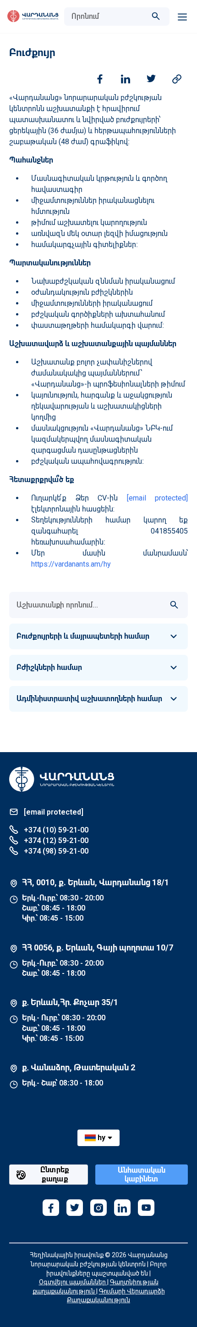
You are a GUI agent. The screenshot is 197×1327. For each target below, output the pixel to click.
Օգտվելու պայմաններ (73, 1282)
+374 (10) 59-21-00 (55, 830)
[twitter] (74, 1207)
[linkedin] (122, 1207)
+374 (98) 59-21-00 (55, 851)
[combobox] (107, 16)
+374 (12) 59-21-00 (55, 840)
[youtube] (146, 1207)
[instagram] (98, 1207)
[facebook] (51, 1207)
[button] (98, 636)
